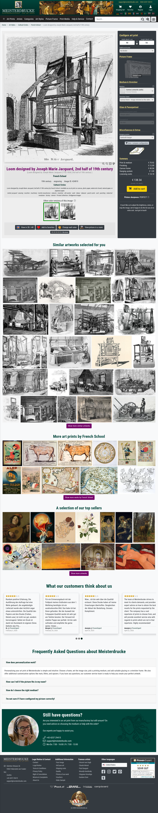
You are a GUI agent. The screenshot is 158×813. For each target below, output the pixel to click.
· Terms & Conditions (39, 768)
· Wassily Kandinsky (85, 771)
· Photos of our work (62, 774)
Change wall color (69, 227)
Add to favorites (47, 227)
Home (4, 25)
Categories (29, 19)
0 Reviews (64, 232)
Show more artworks (79, 573)
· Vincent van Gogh (84, 762)
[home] (4, 19)
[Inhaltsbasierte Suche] (147, 19)
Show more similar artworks (79, 426)
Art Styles (40, 19)
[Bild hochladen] (153, 19)
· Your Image (59, 762)
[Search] (142, 19)
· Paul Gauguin (83, 768)
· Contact (35, 762)
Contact (89, 19)
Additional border (124, 48)
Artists (19, 19)
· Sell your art (59, 765)
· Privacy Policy (37, 771)
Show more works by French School (79, 497)
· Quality (58, 771)
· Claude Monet (83, 765)
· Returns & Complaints (40, 777)
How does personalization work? (21, 662)
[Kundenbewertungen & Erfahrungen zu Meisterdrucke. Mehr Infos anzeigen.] (143, 768)
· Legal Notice (36, 765)
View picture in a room (93, 227)
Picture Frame (52, 19)
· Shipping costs (60, 768)
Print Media (65, 19)
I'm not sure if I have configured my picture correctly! (30, 698)
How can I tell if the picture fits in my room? (26, 681)
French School (36, 25)
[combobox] (136, 51)
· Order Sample (60, 780)
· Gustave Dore (83, 777)
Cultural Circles (23, 25)
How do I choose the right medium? (22, 690)
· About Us (35, 780)
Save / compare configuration (138, 143)
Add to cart (138, 188)
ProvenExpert (14, 628)
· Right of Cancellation (39, 774)
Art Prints (11, 19)
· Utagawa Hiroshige (85, 774)
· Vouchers (58, 777)
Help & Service (78, 19)
